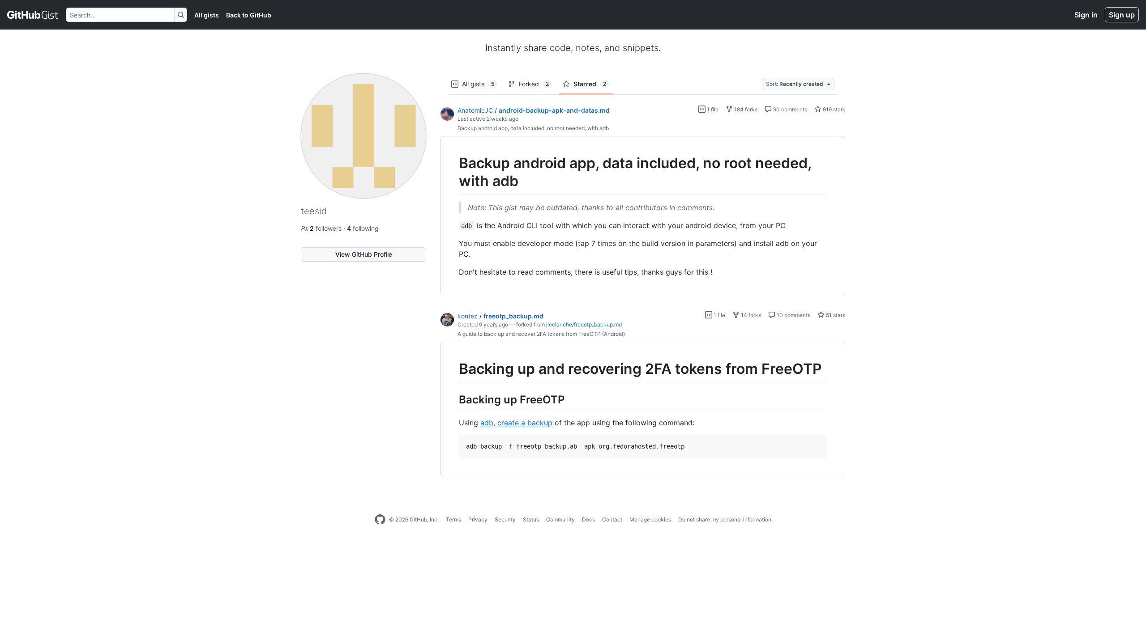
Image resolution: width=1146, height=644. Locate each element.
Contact (612, 519)
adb (486, 422)
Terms (453, 519)
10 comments (792, 315)
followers (326, 228)
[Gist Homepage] (33, 14)
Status (531, 519)
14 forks (750, 315)
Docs (588, 519)
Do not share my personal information (724, 519)
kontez (468, 316)
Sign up (1122, 14)
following (363, 228)
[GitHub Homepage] (380, 519)
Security (505, 519)
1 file (712, 109)
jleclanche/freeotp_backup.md (584, 324)
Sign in (1086, 14)
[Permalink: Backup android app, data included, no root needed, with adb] (452, 172)
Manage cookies (650, 519)
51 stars (835, 315)
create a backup (524, 422)
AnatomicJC (475, 110)
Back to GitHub (248, 15)
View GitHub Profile (363, 254)
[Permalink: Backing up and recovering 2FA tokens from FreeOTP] (452, 369)
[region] (643, 215)
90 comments (789, 109)
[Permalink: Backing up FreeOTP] (452, 399)
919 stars (833, 109)
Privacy (477, 519)
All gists (206, 15)
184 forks (745, 109)
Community (560, 519)
